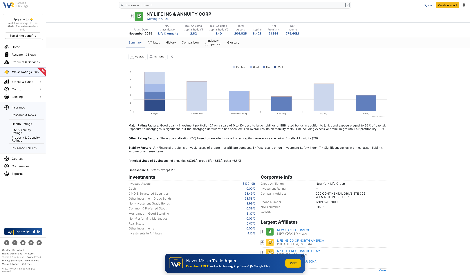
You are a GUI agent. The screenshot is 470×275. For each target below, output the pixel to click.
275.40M (292, 33)
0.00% (250, 188)
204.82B (240, 33)
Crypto (16, 89)
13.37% (250, 213)
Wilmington (154, 19)
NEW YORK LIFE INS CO (293, 230)
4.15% (251, 233)
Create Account (447, 5)
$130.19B (249, 183)
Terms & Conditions (13, 257)
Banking (17, 96)
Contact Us (8, 250)
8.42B (257, 33)
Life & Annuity (168, 33)
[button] (137, 57)
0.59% (250, 208)
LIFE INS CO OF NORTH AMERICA (300, 240)
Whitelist (29, 253)
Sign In (428, 5)
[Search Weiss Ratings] (122, 5)
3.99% (250, 203)
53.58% (250, 198)
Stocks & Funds (22, 81)
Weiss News (32, 260)
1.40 (219, 33)
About (20, 250)
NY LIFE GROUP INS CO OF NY (298, 251)
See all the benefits (23, 35)
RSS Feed (26, 264)
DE (167, 19)
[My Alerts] (463, 5)
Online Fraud (33, 257)
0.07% (251, 223)
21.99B (274, 33)
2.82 (193, 33)
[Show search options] (348, 5)
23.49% (250, 193)
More (382, 270)
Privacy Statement (12, 260)
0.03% (250, 218)
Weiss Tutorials (10, 264)
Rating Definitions (12, 253)
